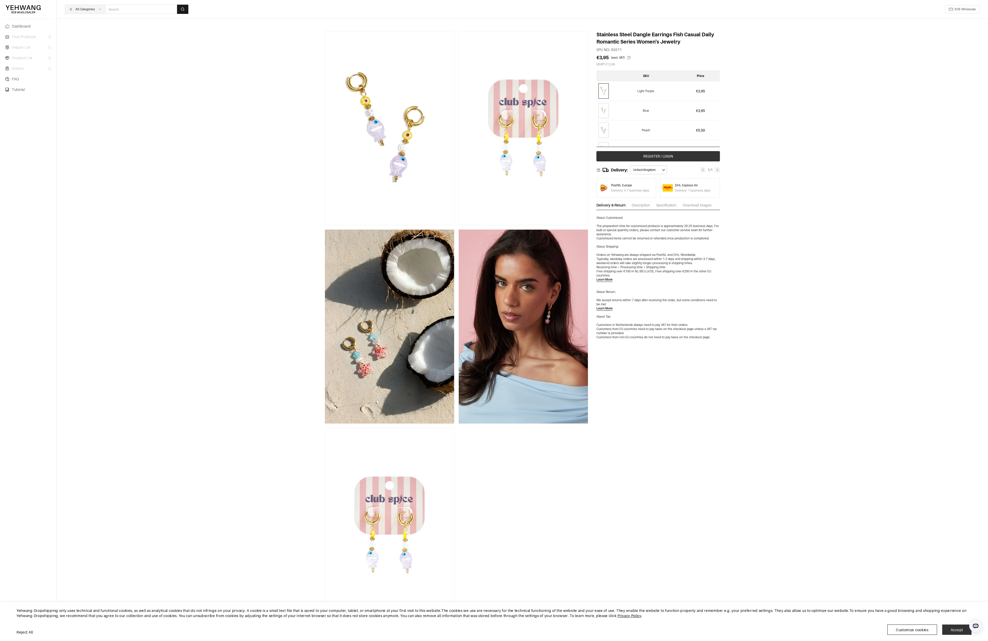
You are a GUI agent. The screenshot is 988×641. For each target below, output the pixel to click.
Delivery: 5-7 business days (630, 190)
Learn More (604, 279)
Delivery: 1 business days (692, 190)
